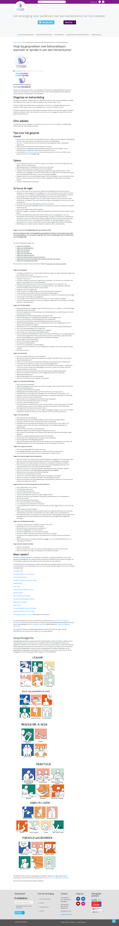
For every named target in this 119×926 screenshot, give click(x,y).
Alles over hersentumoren (25, 34)
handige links (24, 559)
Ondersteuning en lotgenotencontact (77, 34)
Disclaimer (73, 922)
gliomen (42, 624)
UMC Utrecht (16, 605)
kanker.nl (21, 143)
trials (44, 205)
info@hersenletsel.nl (66, 914)
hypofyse (66, 624)
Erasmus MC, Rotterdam (20, 577)
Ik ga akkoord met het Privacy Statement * (24, 906)
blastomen (61, 624)
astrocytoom (16, 626)
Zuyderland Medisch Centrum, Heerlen (24, 611)
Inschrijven (18, 912)
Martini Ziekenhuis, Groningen (21, 596)
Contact (42, 903)
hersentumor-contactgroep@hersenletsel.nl (57, 878)
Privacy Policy (64, 922)
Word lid (68, 22)
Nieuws (19, 42)
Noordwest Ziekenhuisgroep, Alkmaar (23, 599)
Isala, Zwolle (16, 586)
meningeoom (36, 624)
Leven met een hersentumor (44, 34)
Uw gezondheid (59, 34)
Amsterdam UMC (18, 571)
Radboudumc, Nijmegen (20, 602)
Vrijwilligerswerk (44, 907)
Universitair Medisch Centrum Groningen (24, 608)
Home (15, 42)
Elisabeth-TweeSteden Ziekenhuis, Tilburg (25, 580)
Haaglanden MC (17, 583)
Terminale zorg (95, 34)
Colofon (42, 911)
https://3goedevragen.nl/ (32, 152)
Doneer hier (47, 22)
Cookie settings (81, 922)
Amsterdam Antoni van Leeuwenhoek (23, 574)
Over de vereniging (45, 899)
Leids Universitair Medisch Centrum (23, 589)
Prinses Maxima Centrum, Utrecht (22, 614)
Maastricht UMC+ (18, 593)
